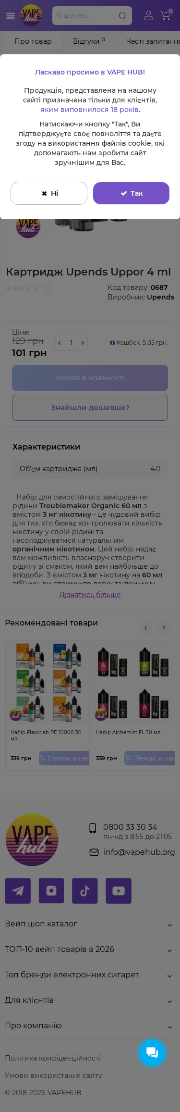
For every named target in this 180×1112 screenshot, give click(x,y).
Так (137, 193)
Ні (54, 193)
